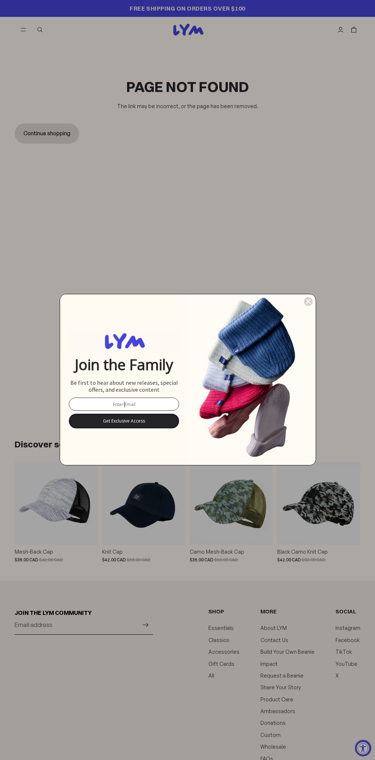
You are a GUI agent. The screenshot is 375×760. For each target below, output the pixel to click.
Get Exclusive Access (124, 421)
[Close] (308, 301)
